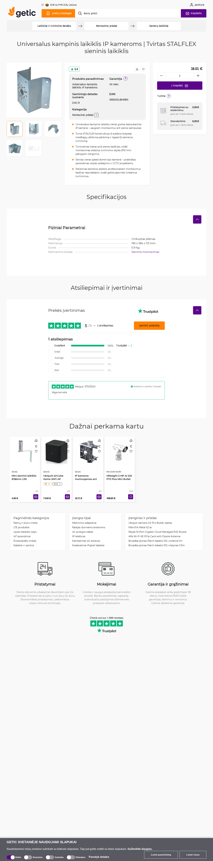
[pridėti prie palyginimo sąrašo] (137, 69)
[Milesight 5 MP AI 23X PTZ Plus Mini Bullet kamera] (119, 450)
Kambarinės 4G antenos (86, 540)
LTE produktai (21, 527)
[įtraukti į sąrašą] (143, 69)
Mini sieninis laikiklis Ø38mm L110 (24, 470)
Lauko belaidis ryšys (25, 531)
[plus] (198, 75)
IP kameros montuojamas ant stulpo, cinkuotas (86, 472)
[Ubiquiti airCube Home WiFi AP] (56, 450)
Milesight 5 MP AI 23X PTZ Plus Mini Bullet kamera (119, 472)
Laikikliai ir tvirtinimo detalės (54, 25)
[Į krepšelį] (35, 496)
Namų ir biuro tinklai (25, 522)
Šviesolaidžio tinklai (24, 540)
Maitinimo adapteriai (84, 522)
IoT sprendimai (22, 536)
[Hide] (197, 219)
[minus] (161, 75)
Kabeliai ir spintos (23, 545)
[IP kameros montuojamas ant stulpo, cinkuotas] (88, 450)
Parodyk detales (99, 857)
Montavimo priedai (106, 25)
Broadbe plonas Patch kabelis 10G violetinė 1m (155, 540)
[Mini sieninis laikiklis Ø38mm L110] (25, 450)
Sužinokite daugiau (139, 849)
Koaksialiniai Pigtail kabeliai (88, 545)
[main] (23, 12)
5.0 (76, 69)
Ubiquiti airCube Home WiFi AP (53, 470)
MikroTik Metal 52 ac (140, 527)
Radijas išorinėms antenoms (88, 527)
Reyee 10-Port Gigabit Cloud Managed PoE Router (157, 531)
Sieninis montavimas (145, 252)
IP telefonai (78, 536)
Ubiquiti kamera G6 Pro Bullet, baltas (150, 522)
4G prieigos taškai (82, 531)
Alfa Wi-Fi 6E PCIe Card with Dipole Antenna (154, 536)
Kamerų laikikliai (158, 25)
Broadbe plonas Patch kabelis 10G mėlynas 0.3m (156, 545)
